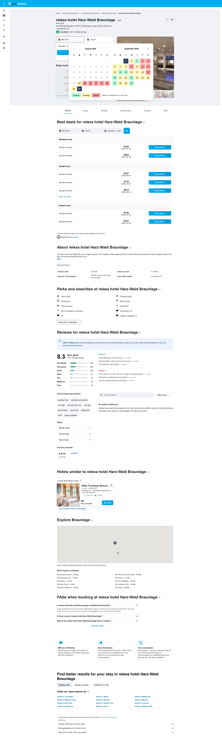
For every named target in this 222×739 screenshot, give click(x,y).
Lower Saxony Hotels (88, 13)
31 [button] (79, 88)
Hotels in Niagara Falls (144, 706)
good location (63, 410)
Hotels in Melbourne (143, 696)
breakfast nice (63, 400)
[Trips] (4, 36)
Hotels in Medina (141, 700)
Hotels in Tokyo (102, 706)
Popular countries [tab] (82, 685)
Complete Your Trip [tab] (101, 685)
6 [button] (96, 66)
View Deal (107, 503)
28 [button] (102, 83)
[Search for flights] (4, 10)
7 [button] (101, 66)
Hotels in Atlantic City (104, 703)
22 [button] (107, 77)
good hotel (74, 410)
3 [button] (79, 66)
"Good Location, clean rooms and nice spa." (119, 361)
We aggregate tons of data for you (72, 728)
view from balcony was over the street (116, 380)
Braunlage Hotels (107, 13)
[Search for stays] (4, 15)
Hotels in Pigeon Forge (66, 700)
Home (58, 13)
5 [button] (90, 66)
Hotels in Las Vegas (65, 696)
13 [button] (96, 72)
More (59, 259)
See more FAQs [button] (98, 626)
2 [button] (73, 66)
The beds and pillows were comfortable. (117, 377)
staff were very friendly (79, 400)
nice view (87, 405)
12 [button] (90, 72)
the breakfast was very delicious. (115, 358)
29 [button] (107, 83)
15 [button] (107, 72)
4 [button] (85, 66)
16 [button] (74, 77)
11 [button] (85, 72)
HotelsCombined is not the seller (71, 724)
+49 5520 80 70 (62, 28)
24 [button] (79, 83)
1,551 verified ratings (77, 32)
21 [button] (102, 77)
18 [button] (85, 77)
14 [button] (102, 72)
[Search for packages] (4, 25)
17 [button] (79, 77)
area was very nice (74, 405)
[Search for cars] (4, 20)
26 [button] (90, 83)
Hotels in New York (64, 703)
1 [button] (107, 61)
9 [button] (73, 72)
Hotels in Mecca (102, 696)
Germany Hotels (68, 13)
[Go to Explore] (4, 30)
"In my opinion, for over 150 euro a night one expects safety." (125, 374)
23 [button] (74, 83)
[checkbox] (68, 455)
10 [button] (79, 72)
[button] (3, 3)
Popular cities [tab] (64, 685)
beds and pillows (71, 415)
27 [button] (96, 83)
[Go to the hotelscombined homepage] (17, 3)
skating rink (85, 410)
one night (61, 405)
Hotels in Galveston (65, 706)
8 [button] (107, 66)
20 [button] (96, 77)
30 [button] (74, 88)
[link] (72, 508)
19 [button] (90, 77)
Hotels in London (142, 703)
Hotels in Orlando (103, 700)
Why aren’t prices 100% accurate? (72, 732)
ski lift (60, 415)
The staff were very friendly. (113, 364)
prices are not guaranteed (108, 717)
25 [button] (85, 83)
